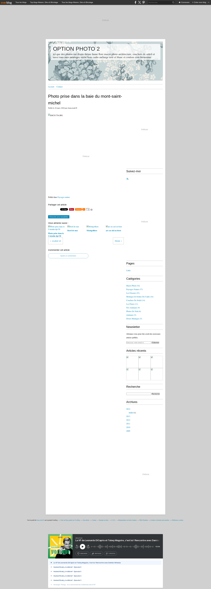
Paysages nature (64, 197)
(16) (139, 296)
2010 (128, 427)
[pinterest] (143, 2)
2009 (128, 431)
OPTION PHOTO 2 (76, 49)
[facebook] (135, 2)
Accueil (51, 86)
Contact (60, 86)
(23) (133, 293)
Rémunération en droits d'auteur (127, 520)
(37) (134, 289)
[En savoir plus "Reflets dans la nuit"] (144, 374)
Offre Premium (143, 520)
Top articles (86, 520)
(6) (133, 311)
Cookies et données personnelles (159, 520)
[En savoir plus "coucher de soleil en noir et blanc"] (132, 374)
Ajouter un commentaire (68, 256)
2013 (128, 416)
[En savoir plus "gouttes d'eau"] (144, 362)
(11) (132, 304)
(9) (133, 307)
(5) (131, 315)
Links (128, 270)
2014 (128, 409)
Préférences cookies (177, 520)
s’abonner (83, 553)
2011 (128, 423)
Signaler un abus (104, 520)
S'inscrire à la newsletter (58, 217)
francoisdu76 (40, 520)
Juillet (131, 412)
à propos (112, 553)
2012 (128, 420)
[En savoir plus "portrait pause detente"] (132, 362)
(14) (135, 300)
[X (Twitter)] (139, 2)
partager (98, 553)
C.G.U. (113, 520)
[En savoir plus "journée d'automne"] (157, 362)
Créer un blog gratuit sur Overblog (70, 520)
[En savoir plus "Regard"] (157, 374)
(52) (133, 285)
